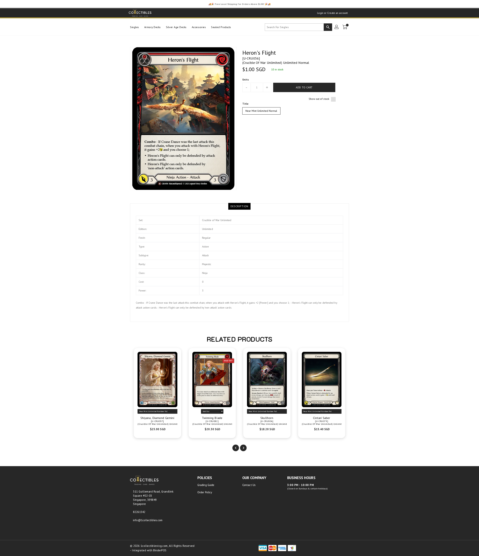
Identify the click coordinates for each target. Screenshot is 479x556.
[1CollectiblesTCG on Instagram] (172, 13)
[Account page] (337, 27)
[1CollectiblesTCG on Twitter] (165, 13)
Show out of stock (319, 99)
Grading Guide (205, 485)
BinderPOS (160, 550)
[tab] (239, 206)
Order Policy (204, 492)
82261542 (139, 512)
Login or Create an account (332, 13)
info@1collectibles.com (147, 520)
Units (245, 79)
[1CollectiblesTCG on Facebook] (158, 13)
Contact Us (249, 485)
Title (245, 103)
